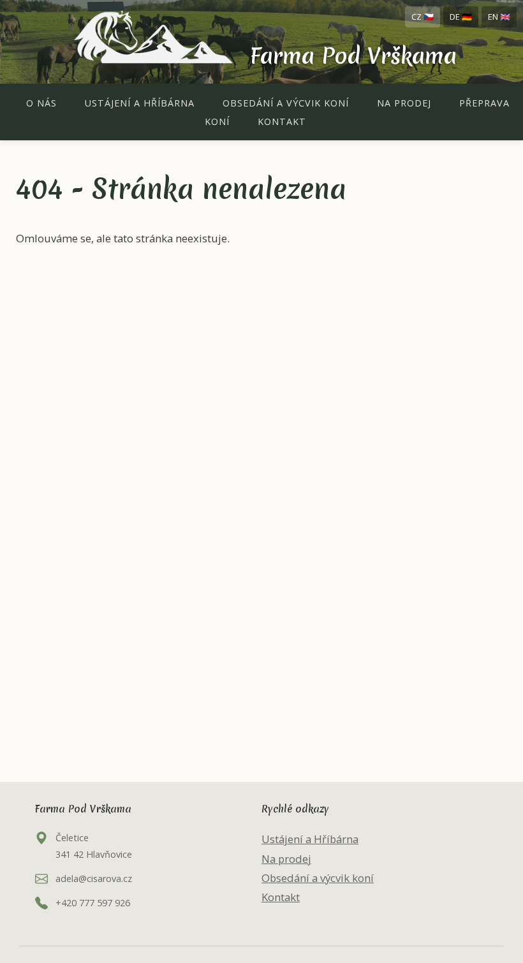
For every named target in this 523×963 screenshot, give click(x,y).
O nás (41, 103)
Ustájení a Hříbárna (140, 103)
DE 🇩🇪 (461, 16)
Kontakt (282, 121)
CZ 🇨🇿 (422, 16)
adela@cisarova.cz (93, 878)
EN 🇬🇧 (499, 16)
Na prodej (404, 103)
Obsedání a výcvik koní (286, 103)
